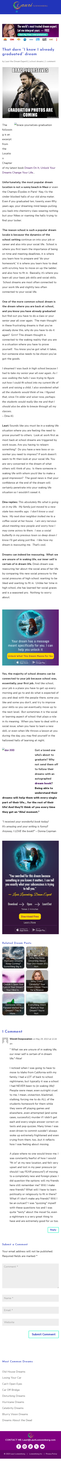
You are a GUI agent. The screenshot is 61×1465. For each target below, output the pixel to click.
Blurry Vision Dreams (15, 1414)
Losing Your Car (11, 1377)
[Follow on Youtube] (42, 1446)
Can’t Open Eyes (12, 1384)
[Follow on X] (36, 1446)
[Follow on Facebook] (18, 1446)
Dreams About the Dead (17, 1420)
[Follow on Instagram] (24, 1446)
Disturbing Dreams (13, 1396)
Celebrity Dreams (13, 1408)
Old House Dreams (13, 1371)
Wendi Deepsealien (21, 1039)
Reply (53, 1229)
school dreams (36, 61)
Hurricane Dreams (13, 1402)
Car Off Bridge (11, 1390)
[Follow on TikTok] (30, 1446)
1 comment (50, 61)
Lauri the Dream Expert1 (16, 61)
